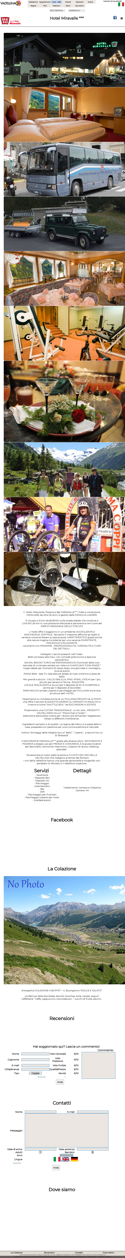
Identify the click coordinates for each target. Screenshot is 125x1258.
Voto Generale (58, 1053)
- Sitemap (107, 1256)
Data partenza (67, 1149)
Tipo (16, 1073)
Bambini (70, 1152)
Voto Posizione (57, 1059)
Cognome (13, 1059)
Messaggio (16, 1130)
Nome (15, 1053)
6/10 (76, 1053)
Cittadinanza (12, 1069)
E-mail (15, 1065)
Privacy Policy (82, 1256)
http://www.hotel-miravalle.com (96, 1255)
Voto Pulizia (59, 1065)
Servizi (62, 1073)
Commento (105, 1050)
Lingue (18, 1159)
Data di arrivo (14, 1149)
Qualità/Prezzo (58, 1069)
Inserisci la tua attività (112, 1)
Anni (19, 1155)
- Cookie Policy (101, 1256)
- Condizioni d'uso (91, 1256)
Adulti (18, 1152)
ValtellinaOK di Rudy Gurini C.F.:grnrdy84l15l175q (27, 1256)
